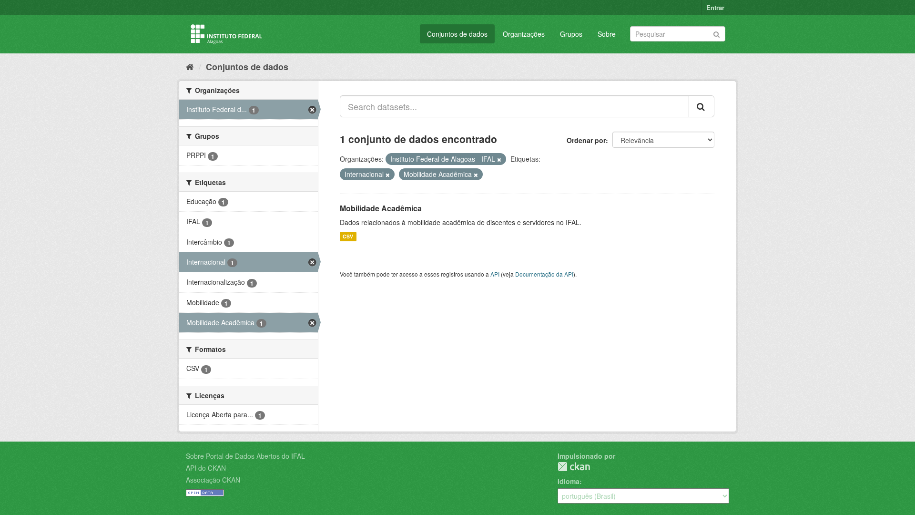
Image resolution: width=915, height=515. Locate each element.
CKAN (574, 467)
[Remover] (499, 159)
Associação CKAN (213, 479)
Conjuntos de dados (457, 34)
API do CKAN (206, 468)
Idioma (569, 481)
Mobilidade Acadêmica (381, 208)
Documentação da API (544, 274)
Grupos (571, 34)
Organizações (524, 34)
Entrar (715, 7)
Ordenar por (586, 140)
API (494, 274)
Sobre (607, 34)
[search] (701, 106)
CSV (348, 236)
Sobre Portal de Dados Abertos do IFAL (245, 456)
